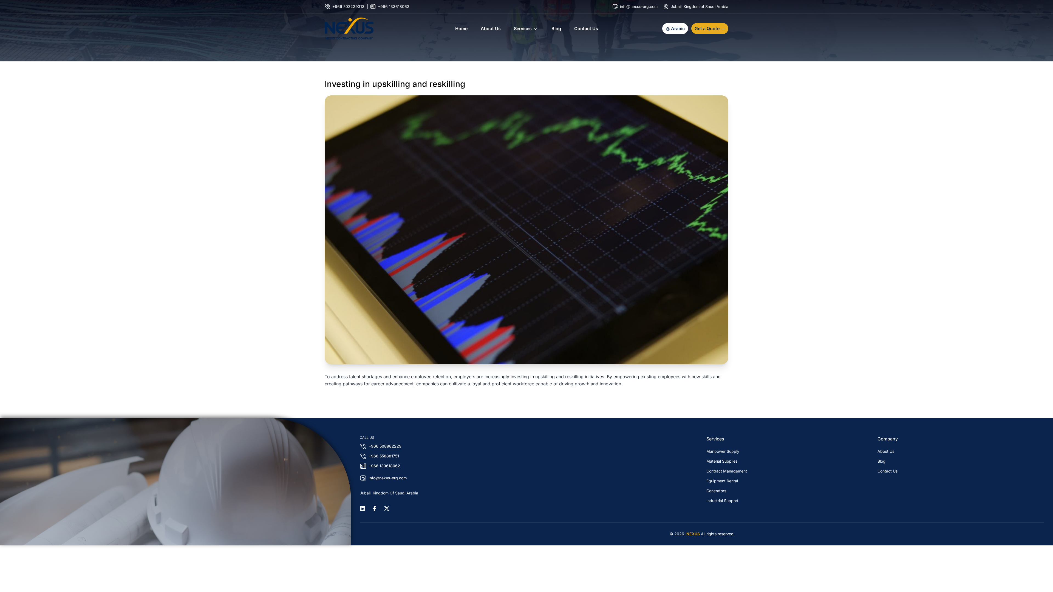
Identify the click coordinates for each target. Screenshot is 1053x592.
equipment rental (722, 481)
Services (523, 28)
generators (716, 490)
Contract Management (726, 471)
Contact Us (586, 28)
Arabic (677, 28)
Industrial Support (722, 500)
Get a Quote (708, 28)
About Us (491, 28)
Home (461, 28)
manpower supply (722, 451)
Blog (556, 28)
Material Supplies (721, 461)
